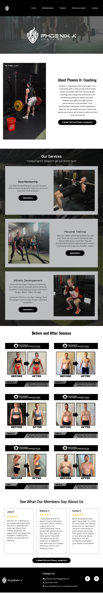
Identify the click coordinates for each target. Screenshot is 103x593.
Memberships (47, 8)
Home (33, 8)
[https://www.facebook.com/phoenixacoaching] (87, 578)
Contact (95, 8)
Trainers (62, 8)
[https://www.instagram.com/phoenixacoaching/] (96, 578)
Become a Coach (79, 8)
